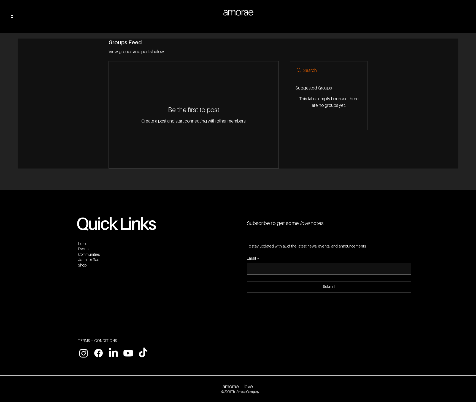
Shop (82, 265)
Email (253, 258)
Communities (89, 254)
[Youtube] (128, 353)
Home (83, 243)
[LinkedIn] (113, 353)
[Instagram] (83, 353)
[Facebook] (98, 353)
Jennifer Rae (88, 259)
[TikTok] (143, 353)
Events (83, 248)
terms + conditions (97, 340)
